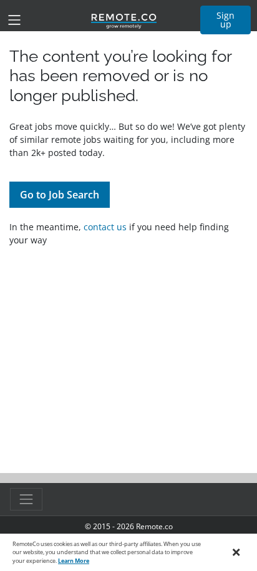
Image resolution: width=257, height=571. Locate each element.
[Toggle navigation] (14, 20)
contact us (105, 227)
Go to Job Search (59, 195)
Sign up (225, 19)
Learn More (73, 561)
